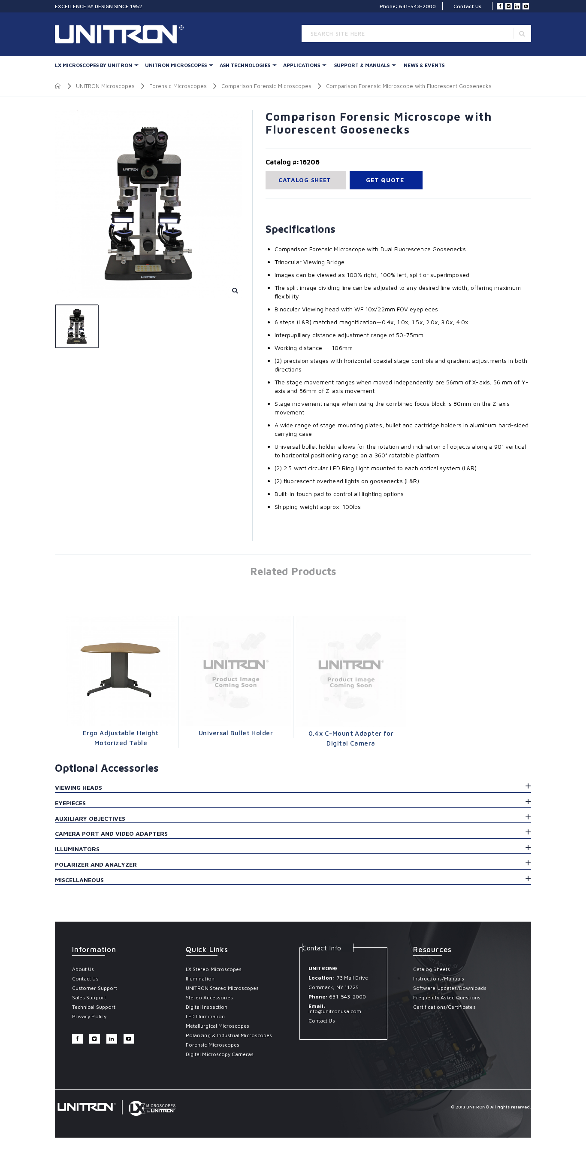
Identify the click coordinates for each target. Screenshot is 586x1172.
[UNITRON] (91, 34)
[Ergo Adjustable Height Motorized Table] (121, 671)
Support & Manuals (362, 65)
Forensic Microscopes (178, 85)
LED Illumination (205, 1016)
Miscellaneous (79, 879)
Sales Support (89, 997)
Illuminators (77, 848)
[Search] (522, 33)
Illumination (200, 978)
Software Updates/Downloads (450, 988)
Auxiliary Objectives (90, 818)
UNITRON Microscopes (176, 65)
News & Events (424, 65)
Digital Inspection (206, 1007)
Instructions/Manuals (438, 978)
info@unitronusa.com (334, 1011)
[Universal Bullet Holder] (236, 671)
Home (58, 85)
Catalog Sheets (431, 969)
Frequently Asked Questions (447, 997)
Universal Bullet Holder (236, 733)
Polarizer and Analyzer (96, 864)
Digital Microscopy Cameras (220, 1054)
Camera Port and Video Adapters (111, 833)
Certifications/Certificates (444, 1007)
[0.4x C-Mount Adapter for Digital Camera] (351, 671)
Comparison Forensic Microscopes (266, 85)
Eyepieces (70, 803)
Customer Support (94, 988)
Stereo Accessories (209, 997)
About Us (83, 969)
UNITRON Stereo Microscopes (222, 988)
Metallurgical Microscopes (218, 1026)
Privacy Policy (89, 1016)
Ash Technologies (245, 65)
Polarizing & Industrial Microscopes (229, 1035)
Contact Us (467, 6)
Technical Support (93, 1007)
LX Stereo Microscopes (214, 969)
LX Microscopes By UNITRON (93, 65)
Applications (301, 65)
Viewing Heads (78, 787)
